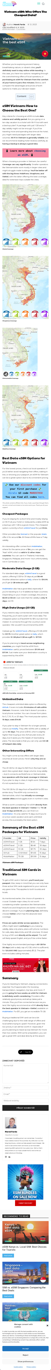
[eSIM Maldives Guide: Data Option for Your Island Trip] (25, 1313)
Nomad (24, 534)
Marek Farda (19, 24)
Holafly (15, 729)
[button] (47, 1325)
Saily (29, 579)
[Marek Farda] (4, 24)
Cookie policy (18, 1367)
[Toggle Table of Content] (30, 97)
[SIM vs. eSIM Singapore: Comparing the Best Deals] (25, 1273)
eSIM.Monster (8, 29)
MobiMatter (37, 546)
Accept (25, 1348)
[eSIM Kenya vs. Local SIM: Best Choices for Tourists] (25, 1232)
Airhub (5, 707)
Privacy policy (31, 1367)
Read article (8, 1255)
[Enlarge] (45, 187)
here (41, 497)
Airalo (12, 493)
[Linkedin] (9, 1156)
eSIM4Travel (29, 528)
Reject (25, 1355)
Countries (20, 29)
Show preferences (25, 1361)
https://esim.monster (11, 1135)
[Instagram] (6, 1156)
